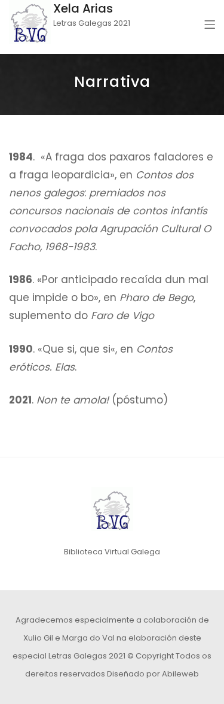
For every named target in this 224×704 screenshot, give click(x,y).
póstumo (139, 400)
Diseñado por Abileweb (153, 673)
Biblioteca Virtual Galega (112, 551)
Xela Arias (83, 8)
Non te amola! (72, 400)
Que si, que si (76, 349)
